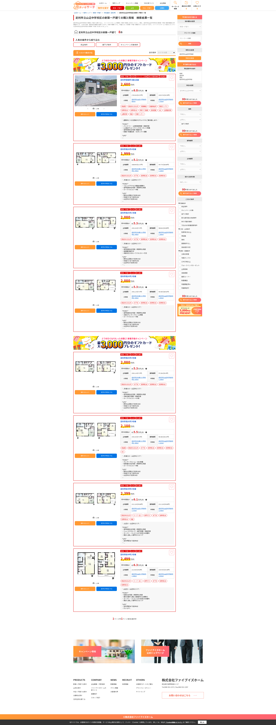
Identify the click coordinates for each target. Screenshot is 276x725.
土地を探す (77, 688)
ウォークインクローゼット (190, 265)
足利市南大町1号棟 (128, 213)
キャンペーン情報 (132, 3)
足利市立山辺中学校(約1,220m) (166, 170)
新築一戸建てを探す (80, 684)
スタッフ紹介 (95, 697)
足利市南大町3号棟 (128, 358)
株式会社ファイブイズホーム (183, 680)
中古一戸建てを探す (80, 692)
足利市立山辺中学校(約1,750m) (166, 100)
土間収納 (184, 269)
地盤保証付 (185, 288)
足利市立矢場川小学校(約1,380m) (139, 442)
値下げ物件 (106, 44)
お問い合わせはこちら (179, 695)
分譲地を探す (77, 695)
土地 (132, 8)
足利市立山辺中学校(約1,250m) (166, 297)
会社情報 (163, 3)
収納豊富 (184, 273)
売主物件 (84, 44)
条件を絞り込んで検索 (190, 103)
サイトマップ (140, 692)
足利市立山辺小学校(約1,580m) (139, 575)
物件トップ (116, 3)
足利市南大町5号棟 (128, 421)
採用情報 (125, 684)
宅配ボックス (186, 258)
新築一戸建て (117, 8)
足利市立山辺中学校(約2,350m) (166, 575)
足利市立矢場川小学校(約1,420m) (139, 297)
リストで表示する (86, 53)
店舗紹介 (94, 694)
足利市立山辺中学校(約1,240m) (166, 378)
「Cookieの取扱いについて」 (174, 722)
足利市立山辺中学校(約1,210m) (166, 442)
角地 (182, 240)
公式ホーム (103, 3)
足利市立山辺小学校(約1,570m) (139, 509)
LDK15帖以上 (186, 262)
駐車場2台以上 (186, 232)
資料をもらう (85, 114)
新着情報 (114, 684)
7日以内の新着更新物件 (189, 225)
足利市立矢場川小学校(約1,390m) (139, 170)
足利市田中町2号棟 (128, 554)
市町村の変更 (190, 58)
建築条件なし (186, 243)
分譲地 (162, 8)
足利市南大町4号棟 (128, 149)
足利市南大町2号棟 (128, 276)
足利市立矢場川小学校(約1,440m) (139, 233)
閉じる (202, 722)
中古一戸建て (147, 8)
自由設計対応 (186, 247)
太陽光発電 (185, 254)
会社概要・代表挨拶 (98, 684)
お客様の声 (114, 692)
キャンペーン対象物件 (129, 44)
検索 (189, 44)
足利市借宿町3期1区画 (129, 80)
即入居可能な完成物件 (189, 218)
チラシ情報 (114, 688)
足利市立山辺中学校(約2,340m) (166, 509)
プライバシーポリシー (143, 688)
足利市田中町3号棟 (128, 489)
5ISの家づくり (149, 3)
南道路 (183, 236)
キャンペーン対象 (187, 210)
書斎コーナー (186, 277)
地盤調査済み (186, 284)
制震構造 (184, 280)
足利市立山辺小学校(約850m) (139, 100)
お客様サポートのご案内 (144, 684)
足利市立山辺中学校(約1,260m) (166, 233)
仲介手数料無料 (186, 222)
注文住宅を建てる (79, 699)
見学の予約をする (106, 114)
